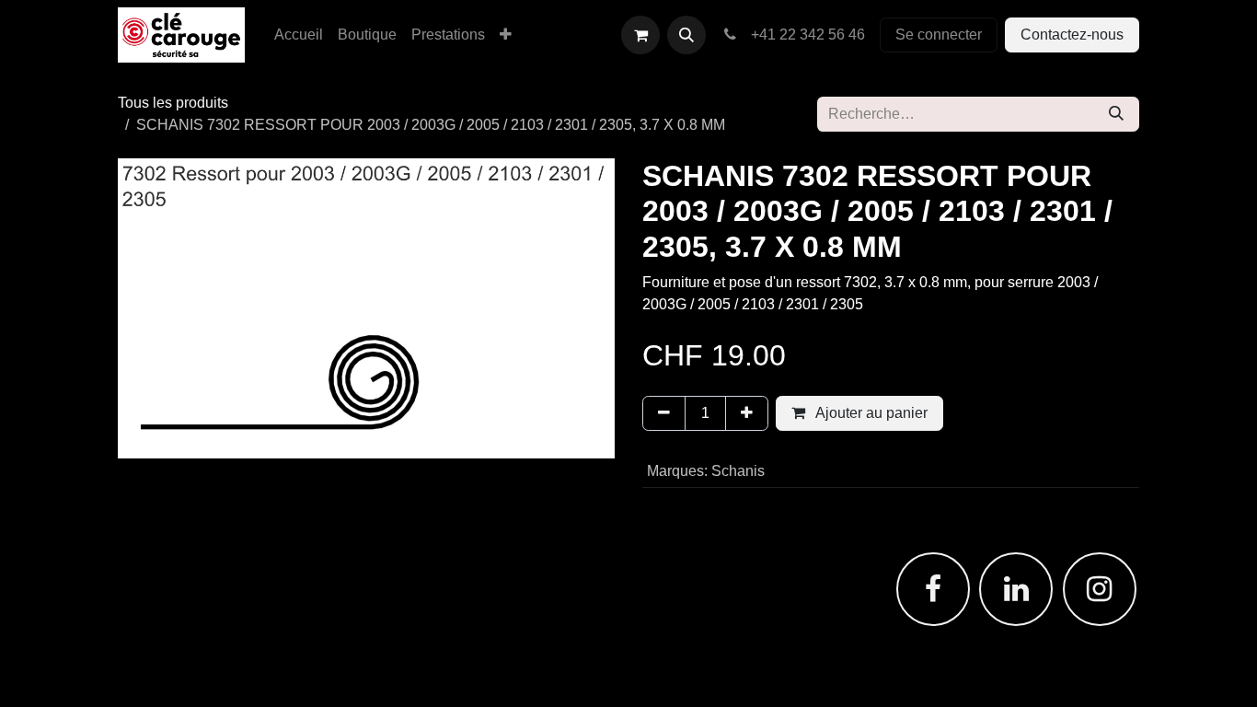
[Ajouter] (746, 413)
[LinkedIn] (1016, 589)
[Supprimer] (664, 413)
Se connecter (938, 34)
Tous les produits (173, 102)
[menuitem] (298, 35)
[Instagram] (1099, 589)
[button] (686, 35)
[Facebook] (933, 589)
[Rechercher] (1116, 114)
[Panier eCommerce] (640, 35)
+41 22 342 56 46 (804, 34)
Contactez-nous (1072, 34)
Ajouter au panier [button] (870, 413)
